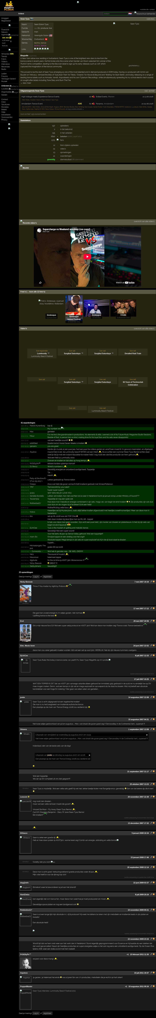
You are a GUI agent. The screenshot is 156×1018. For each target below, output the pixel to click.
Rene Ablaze (49, 109)
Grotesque (51, 315)
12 (54, 145)
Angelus (56, 107)
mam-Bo (33, 537)
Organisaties (6, 92)
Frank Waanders (108, 107)
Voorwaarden (6, 117)
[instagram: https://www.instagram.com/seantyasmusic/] (40, 50)
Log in (35, 577)
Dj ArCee (33, 528)
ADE (80, 104)
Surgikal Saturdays (72, 353)
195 (53, 133)
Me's (32, 554)
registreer (47, 577)
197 (53, 126)
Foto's (3, 59)
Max (31, 432)
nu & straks (5, 40)
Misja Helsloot (46, 100)
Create (123, 315)
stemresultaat (66, 159)
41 (54, 156)
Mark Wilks (143, 107)
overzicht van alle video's (144, 221)
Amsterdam (109, 104)
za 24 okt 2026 (147, 104)
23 (54, 152)
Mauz (32, 436)
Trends (4, 56)
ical (146, 91)
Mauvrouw (34, 557)
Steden (4, 95)
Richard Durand (60, 109)
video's (63, 149)
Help (3, 112)
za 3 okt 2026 (148, 97)
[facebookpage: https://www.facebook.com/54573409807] (37, 50)
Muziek (4, 81)
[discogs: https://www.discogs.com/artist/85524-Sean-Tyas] (35, 50)
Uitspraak (40, 735)
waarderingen (66, 156)
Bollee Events (101, 97)
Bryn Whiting (79, 107)
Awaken (33, 100)
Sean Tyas (24, 19)
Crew (3, 102)
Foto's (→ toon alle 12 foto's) (32, 292)
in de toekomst (66, 129)
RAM (43, 109)
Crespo (33, 484)
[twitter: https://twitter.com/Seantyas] (45, 50)
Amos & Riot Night (47, 107)
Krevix (38, 100)
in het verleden (66, 133)
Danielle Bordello (37, 496)
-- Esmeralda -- (36, 551)
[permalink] (151, 582)
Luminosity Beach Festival (42, 356)
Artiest (21, 14)
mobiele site (144, 9)
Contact (4, 99)
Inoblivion (128, 107)
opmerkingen (65, 152)
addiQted (34, 443)
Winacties (7, 54)
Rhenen (111, 97)
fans (62, 140)
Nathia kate (30, 109)
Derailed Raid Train (133, 353)
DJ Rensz (33, 466)
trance (43, 43)
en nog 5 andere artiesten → (75, 109)
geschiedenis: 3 (134, 65)
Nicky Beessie (35, 563)
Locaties (4, 89)
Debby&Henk (35, 566)
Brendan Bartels (69, 107)
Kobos (32, 512)
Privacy (4, 120)
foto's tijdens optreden (69, 145)
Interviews (5, 64)
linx (31, 516)
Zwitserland (39, 39)
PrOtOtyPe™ (35, 463)
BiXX (61, 107)
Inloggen (5, 18)
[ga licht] (133, 14)
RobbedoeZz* (35, 503)
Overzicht (5, 30)
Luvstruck (135, 107)
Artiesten (5, 86)
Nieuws (4, 32)
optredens (64, 126)
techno (37, 43)
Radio (3, 69)
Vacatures (5, 104)
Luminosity (42, 353)
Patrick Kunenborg (37, 426)
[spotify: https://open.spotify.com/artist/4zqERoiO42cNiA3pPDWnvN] (43, 50)
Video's (4, 61)
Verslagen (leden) (8, 79)
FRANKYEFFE (119, 107)
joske (49, 755)
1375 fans (150, 19)
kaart (3, 43)
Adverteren (6, 115)
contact (152, 9)
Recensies (5, 67)
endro (32, 493)
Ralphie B (37, 109)
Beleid (4, 109)
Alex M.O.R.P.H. (27, 107)
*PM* (32, 487)
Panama (99, 104)
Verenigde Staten (41, 35)
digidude (33, 560)
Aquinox (33, 452)
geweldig (51, 159)
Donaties (5, 107)
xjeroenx (33, 446)
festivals (5, 46)
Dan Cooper (89, 107)
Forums (4, 76)
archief (151, 91)
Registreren (6, 21)
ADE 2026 (5, 38)
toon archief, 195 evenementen (33, 114)
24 (54, 149)
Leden (4, 74)
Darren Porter (97, 107)
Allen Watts (26, 100)
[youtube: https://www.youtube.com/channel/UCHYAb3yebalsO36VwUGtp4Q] (48, 50)
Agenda (4, 35)
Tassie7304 (34, 499)
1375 (53, 140)
